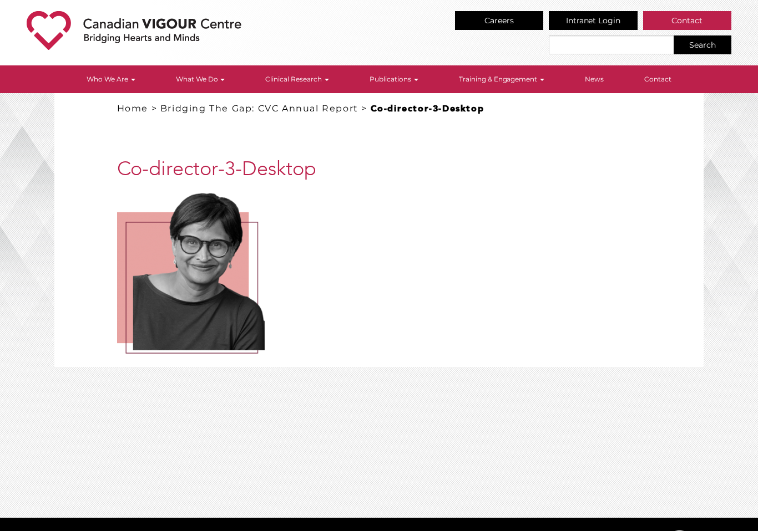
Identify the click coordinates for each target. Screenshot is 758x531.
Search (702, 45)
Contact (687, 20)
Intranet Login (593, 20)
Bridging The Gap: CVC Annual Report (259, 108)
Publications (391, 79)
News (594, 79)
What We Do (198, 79)
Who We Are (108, 79)
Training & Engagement (499, 79)
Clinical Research (294, 79)
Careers (499, 20)
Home (132, 108)
